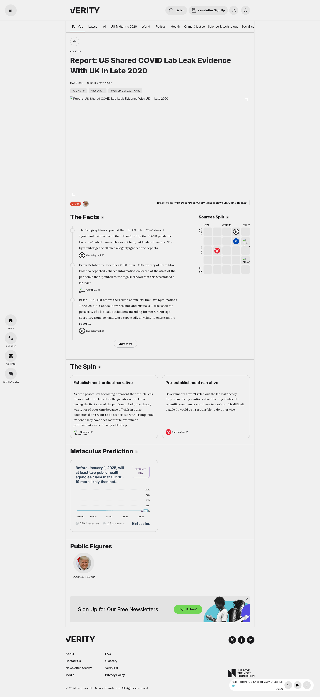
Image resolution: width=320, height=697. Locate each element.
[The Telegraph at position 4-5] (236, 232)
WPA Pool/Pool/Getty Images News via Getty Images (210, 202)
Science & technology (223, 26)
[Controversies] (11, 374)
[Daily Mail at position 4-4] (236, 241)
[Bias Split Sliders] (11, 338)
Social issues (250, 26)
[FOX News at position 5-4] (245, 241)
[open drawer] (11, 10)
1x (288, 685)
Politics (161, 26)
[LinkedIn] (250, 640)
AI (104, 26)
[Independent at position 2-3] (217, 250)
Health (175, 26)
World (146, 26)
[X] (232, 640)
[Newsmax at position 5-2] (245, 260)
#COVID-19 (78, 90)
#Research (97, 90)
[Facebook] (241, 640)
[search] (245, 10)
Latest (92, 26)
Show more (125, 343)
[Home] (11, 320)
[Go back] (74, 41)
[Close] (247, 599)
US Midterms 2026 (124, 26)
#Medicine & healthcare (125, 90)
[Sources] (11, 356)
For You (77, 26)
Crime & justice (194, 26)
